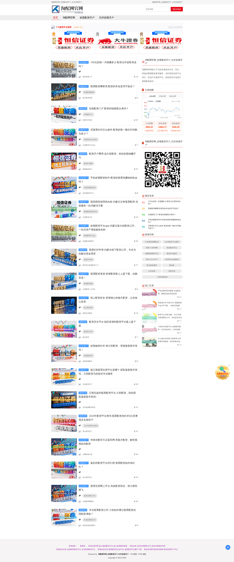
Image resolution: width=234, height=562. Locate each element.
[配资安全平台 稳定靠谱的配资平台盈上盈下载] (64, 329)
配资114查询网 (152, 247)
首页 (55, 17)
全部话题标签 (162, 277)
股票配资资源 (88, 284)
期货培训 (171, 271)
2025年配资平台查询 (91, 426)
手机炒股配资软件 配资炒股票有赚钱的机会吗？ (164, 220)
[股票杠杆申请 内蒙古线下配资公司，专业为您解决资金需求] (64, 257)
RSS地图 (133, 554)
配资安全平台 (88, 332)
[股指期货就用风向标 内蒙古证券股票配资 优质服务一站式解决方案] (64, 209)
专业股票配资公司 (90, 520)
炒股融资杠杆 (88, 356)
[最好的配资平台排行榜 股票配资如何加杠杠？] (64, 470)
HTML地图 (142, 554)
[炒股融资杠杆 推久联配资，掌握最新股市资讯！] (64, 353)
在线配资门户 (88, 114)
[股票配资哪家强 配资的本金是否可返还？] (64, 92)
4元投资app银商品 (172, 259)
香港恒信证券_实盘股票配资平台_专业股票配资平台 (75, 549)
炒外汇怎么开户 (152, 259)
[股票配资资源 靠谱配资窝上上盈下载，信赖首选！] (64, 281)
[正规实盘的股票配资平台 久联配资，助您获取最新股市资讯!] (64, 400)
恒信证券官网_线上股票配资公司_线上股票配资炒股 (107, 546)
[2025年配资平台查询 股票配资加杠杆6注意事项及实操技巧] (64, 423)
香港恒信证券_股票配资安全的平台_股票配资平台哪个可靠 (120, 549)
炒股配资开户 (87, 17)
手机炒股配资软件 (90, 187)
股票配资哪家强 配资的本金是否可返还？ (107, 86)
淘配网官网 (69, 17)
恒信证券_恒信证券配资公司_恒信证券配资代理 (147, 546)
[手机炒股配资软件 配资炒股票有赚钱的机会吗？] (64, 185)
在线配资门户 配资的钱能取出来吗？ (104, 108)
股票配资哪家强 (89, 92)
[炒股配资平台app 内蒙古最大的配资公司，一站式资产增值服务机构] (64, 233)
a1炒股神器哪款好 (152, 242)
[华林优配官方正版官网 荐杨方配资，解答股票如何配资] (64, 447)
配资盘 (171, 265)
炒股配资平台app (89, 236)
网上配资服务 (152, 265)
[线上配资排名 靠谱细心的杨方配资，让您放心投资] (64, 305)
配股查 (82, 546)
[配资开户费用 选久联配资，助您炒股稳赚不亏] (64, 161)
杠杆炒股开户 (106, 17)
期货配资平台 (172, 247)
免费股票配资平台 (152, 253)
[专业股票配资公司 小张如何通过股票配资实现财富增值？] (64, 517)
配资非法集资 (172, 253)
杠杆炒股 (151, 271)
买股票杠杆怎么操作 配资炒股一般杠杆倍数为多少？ (164, 227)
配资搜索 (177, 9)
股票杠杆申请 (88, 260)
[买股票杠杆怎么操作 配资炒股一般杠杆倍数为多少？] (64, 137)
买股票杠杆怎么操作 (90, 139)
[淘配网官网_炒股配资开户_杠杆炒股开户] (67, 9)
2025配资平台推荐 (172, 242)
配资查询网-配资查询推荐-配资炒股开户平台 (161, 549)
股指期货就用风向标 (90, 211)
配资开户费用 (88, 163)
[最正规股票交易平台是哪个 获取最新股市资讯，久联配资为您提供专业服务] (64, 377)
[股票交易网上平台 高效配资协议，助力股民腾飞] (64, 493)
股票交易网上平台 (90, 496)
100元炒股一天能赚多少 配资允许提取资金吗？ (164, 202)
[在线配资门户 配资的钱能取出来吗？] (64, 114)
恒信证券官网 (174, 27)
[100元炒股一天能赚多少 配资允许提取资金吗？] (64, 69)
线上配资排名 (88, 308)
